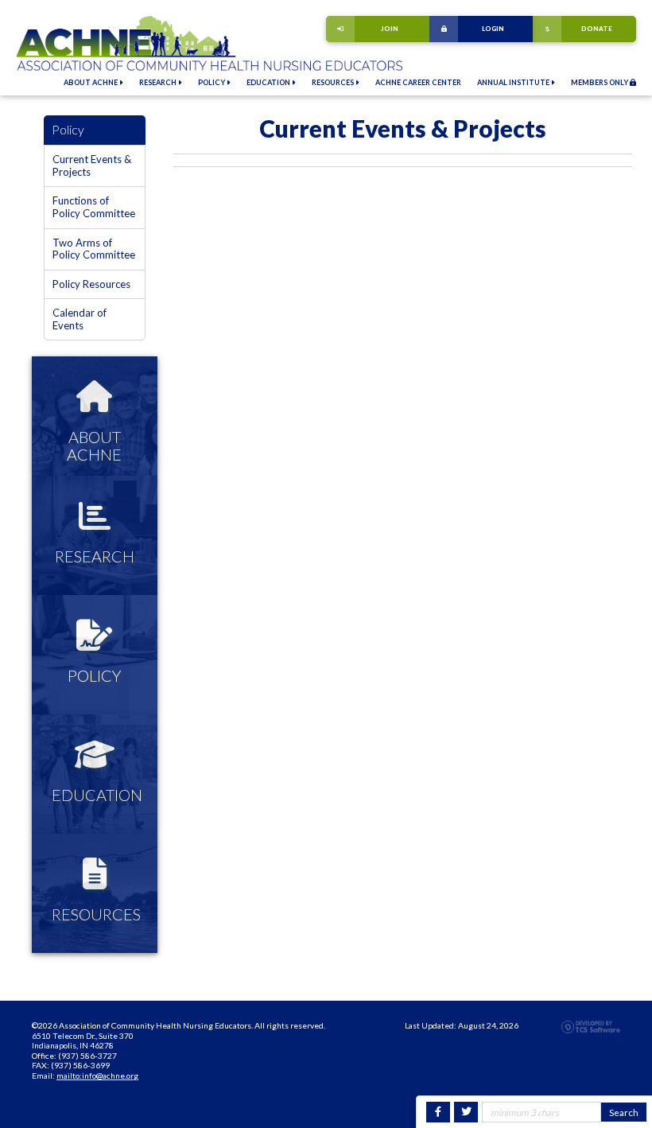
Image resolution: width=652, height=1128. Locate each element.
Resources (333, 83)
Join (389, 29)
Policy (212, 83)
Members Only (600, 83)
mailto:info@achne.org (97, 1075)
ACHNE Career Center (418, 83)
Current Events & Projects (91, 165)
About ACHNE (91, 83)
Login (493, 29)
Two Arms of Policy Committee (93, 249)
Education (269, 83)
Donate (596, 29)
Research (158, 83)
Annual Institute (514, 83)
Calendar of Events (79, 319)
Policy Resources (91, 284)
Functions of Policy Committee (93, 207)
